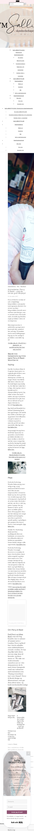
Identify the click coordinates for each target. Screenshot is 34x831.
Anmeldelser (12, 286)
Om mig (19, 98)
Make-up (20, 83)
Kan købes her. (17, 405)
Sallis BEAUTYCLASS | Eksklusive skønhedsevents (19, 52)
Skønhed (23, 286)
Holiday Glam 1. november (20, 118)
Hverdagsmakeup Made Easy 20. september (20, 66)
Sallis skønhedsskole (20, 93)
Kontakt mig (20, 104)
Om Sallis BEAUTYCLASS (20, 111)
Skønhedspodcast (19, 95)
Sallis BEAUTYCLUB (18, 78)
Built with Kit (17, 822)
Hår (20, 90)
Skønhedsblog (19, 81)
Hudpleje (20, 87)
